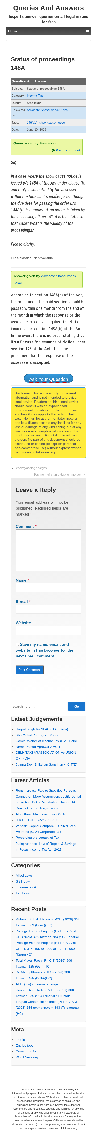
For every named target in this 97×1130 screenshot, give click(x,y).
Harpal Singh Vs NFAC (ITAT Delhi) (42, 729)
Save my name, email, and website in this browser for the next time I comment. (44, 650)
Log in (20, 1039)
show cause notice (52, 122)
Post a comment (68, 150)
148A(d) (32, 122)
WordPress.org (27, 1057)
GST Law (23, 881)
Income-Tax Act (27, 887)
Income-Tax (35, 95)
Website (23, 623)
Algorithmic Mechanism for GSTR (40, 814)
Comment (26, 526)
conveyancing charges (31, 468)
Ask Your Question (48, 379)
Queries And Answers (48, 8)
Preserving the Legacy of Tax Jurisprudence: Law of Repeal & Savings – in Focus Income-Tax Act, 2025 (47, 843)
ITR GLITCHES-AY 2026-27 (36, 820)
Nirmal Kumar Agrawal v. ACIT (38, 747)
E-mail (22, 601)
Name (21, 580)
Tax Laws (23, 893)
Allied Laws (24, 875)
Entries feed (25, 1045)
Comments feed (28, 1051)
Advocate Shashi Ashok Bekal (47, 110)
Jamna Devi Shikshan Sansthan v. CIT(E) (46, 764)
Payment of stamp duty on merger (57, 474)
